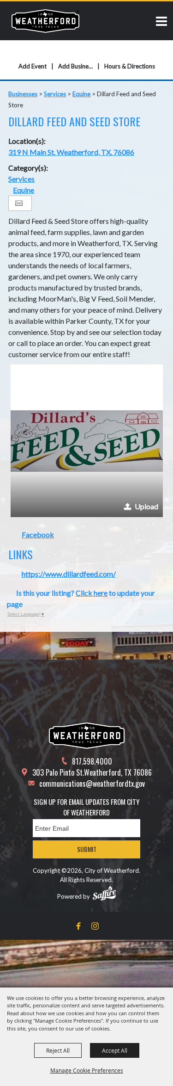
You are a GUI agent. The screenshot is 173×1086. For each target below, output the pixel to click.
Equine (81, 94)
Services (55, 94)
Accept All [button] (114, 1050)
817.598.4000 (92, 761)
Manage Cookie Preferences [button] (86, 1070)
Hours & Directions (129, 66)
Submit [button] (86, 849)
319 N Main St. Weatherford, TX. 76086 (71, 152)
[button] (87, 440)
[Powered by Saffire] (104, 893)
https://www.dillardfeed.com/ (69, 573)
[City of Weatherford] (45, 21)
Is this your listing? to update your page (81, 598)
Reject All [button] (58, 1050)
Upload (146, 506)
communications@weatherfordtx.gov (92, 783)
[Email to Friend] (18, 203)
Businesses (22, 94)
